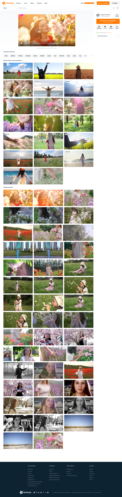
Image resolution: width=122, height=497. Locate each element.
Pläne (82, 3)
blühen (35, 55)
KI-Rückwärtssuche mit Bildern (35, 481)
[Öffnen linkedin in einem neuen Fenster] (38, 492)
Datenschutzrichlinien (87, 492)
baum (74, 55)
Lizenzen (51, 469)
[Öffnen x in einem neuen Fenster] (45, 492)
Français (91, 477)
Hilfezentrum (70, 469)
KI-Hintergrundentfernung (34, 483)
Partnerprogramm (53, 473)
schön (6, 55)
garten (49, 55)
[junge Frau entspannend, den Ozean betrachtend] (78, 88)
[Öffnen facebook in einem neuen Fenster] (34, 492)
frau (80, 55)
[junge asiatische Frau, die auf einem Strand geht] (78, 158)
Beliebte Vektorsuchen (54, 475)
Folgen (117, 16)
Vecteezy (30, 471)
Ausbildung (30, 477)
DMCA (50, 471)
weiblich (42, 55)
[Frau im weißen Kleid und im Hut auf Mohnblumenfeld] (18, 158)
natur (68, 55)
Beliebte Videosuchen (54, 479)
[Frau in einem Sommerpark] (48, 123)
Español (91, 471)
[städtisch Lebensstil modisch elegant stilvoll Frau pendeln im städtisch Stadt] (78, 388)
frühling (20, 55)
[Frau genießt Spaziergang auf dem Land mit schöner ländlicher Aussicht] (78, 71)
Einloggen (114, 3)
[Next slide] (91, 56)
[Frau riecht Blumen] (18, 88)
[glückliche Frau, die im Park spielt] (48, 141)
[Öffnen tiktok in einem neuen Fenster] (43, 492)
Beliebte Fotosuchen (54, 477)
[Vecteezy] (8, 3)
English (91, 469)
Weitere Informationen (102, 36)
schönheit (28, 55)
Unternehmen (31, 475)
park (85, 55)
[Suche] (114, 8)
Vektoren (18, 3)
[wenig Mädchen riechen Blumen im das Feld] (78, 285)
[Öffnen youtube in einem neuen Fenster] (47, 492)
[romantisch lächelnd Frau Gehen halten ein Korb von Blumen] (78, 250)
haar (55, 55)
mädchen (13, 55)
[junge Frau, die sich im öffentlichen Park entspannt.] (78, 106)
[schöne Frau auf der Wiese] (78, 123)
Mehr (46, 3)
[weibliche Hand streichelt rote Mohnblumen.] (18, 106)
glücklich (61, 55)
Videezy (29, 473)
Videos (32, 3)
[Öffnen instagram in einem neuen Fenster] (36, 492)
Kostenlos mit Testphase (108, 21)
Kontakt (68, 471)
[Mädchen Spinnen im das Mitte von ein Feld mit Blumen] (18, 285)
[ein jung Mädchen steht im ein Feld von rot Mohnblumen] (17, 233)
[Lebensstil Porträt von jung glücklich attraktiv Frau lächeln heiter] (18, 370)
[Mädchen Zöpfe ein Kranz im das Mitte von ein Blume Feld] (18, 303)
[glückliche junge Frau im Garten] (18, 123)
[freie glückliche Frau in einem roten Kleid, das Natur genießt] (18, 71)
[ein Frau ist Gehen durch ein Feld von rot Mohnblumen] (78, 370)
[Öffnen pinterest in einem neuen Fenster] (41, 492)
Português (91, 473)
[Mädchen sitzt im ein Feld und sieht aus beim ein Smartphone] (78, 267)
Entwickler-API (31, 479)
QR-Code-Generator (32, 485)
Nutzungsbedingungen (77, 492)
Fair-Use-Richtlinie (97, 492)
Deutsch (91, 475)
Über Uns (69, 473)
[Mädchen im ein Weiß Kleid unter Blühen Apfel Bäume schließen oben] (18, 215)
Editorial (39, 3)
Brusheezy (30, 469)
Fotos (25, 3)
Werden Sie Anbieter (72, 475)
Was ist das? (109, 32)
